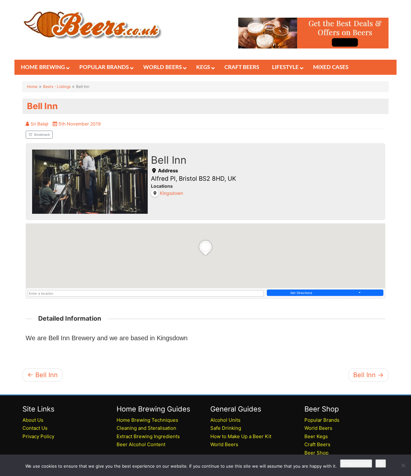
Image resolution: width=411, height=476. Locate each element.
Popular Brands (321, 420)
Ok (380, 463)
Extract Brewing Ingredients (148, 436)
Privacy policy (356, 463)
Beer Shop (316, 453)
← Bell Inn (42, 375)
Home (32, 86)
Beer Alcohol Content (141, 444)
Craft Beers (317, 444)
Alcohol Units (225, 420)
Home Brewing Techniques (147, 420)
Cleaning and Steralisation (146, 428)
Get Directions (301, 293)
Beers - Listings (57, 86)
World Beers (224, 444)
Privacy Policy (38, 436)
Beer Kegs (316, 436)
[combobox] (146, 293)
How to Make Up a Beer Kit (240, 436)
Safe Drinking (225, 428)
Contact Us (35, 428)
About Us (32, 420)
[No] (403, 465)
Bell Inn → (368, 375)
